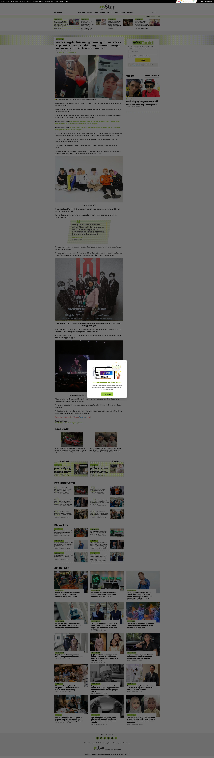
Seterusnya (107, 394)
